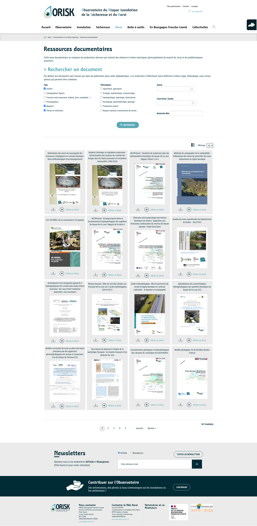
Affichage (201, 145)
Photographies (52, 101)
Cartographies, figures (55, 93)
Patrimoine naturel (110, 106)
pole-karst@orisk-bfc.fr (120, 519)
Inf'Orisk (123, 452)
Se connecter (197, 11)
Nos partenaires (174, 6)
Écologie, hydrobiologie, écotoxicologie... (120, 93)
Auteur (159, 84)
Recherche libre (163, 113)
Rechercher (129, 124)
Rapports (50, 106)
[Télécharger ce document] (53, 209)
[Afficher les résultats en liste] (193, 145)
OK (197, 464)
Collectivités (200, 27)
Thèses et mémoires (54, 110)
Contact (186, 6)
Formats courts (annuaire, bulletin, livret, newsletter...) (68, 97)
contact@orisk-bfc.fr (86, 522)
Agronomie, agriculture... (113, 88)
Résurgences (138, 452)
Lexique (194, 6)
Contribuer (181, 487)
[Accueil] (60, 12)
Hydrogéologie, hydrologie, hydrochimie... (120, 97)
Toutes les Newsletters (188, 454)
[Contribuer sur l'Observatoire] (252, 25)
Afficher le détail (72, 209)
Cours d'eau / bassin (165, 98)
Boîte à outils (136, 27)
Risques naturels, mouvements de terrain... (120, 110)
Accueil (46, 27)
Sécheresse (103, 27)
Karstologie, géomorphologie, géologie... (120, 101)
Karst (119, 27)
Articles (49, 88)
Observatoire (63, 27)
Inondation (84, 27)
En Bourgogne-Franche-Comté (169, 27)
